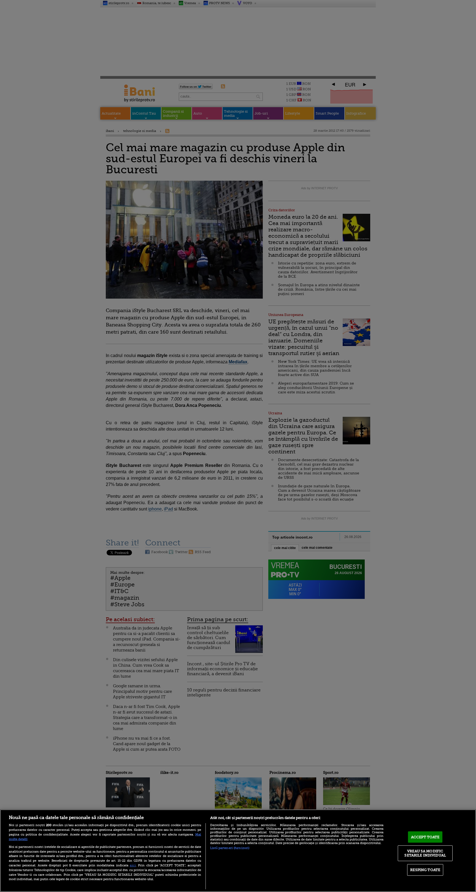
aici (133, 865)
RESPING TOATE (425, 870)
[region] (238, 850)
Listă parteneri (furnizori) (229, 848)
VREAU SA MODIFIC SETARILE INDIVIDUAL (425, 853)
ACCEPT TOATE (425, 837)
